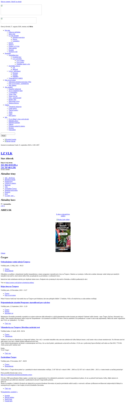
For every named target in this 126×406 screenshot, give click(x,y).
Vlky (6, 187)
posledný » (14, 392)
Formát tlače (8, 401)
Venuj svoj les (13, 96)
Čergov (7, 269)
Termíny (15, 75)
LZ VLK (6, 153)
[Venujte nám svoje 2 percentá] (18, 23)
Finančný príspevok (15, 89)
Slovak (13, 141)
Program (15, 73)
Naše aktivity (13, 48)
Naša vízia (12, 34)
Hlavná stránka (9, 397)
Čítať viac (8, 323)
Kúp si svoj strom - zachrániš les (19, 83)
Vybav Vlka (12, 94)
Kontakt (11, 50)
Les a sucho (20, 62)
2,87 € (3, 206)
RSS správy (12, 115)
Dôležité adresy (13, 121)
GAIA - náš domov (15, 71)
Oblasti (3, 253)
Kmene (11, 43)
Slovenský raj (9, 313)
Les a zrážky (20, 60)
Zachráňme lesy (14, 55)
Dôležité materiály (14, 122)
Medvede (8, 185)
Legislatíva (16, 41)
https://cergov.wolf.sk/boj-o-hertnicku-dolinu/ (20, 282)
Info (6, 117)
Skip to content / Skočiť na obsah (11, 1)
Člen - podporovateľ (15, 98)
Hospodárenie (9, 271)
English (13, 139)
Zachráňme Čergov (11, 188)
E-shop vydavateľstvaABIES (63, 215)
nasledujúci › (7, 392)
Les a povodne (17, 59)
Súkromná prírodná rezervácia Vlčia (20, 82)
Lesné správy (13, 108)
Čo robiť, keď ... (10, 196)
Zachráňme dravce (14, 66)
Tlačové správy (13, 110)
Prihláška (15, 76)
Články (7, 105)
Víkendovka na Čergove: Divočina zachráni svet (20, 327)
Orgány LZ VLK (14, 46)
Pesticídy (7, 192)
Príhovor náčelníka (14, 32)
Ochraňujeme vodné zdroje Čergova (15, 262)
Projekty (11, 128)
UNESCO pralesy (10, 183)
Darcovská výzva (14, 101)
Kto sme (7, 30)
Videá (10, 114)
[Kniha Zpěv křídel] (63, 219)
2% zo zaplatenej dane (16, 91)
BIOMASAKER (10, 180)
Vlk (14, 67)
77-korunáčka (13, 92)
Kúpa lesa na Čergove (10, 286)
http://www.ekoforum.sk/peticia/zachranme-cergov (16, 375)
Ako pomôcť (9, 87)
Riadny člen (12, 99)
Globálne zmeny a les (23, 64)
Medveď (15, 69)
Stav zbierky (12, 85)
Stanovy (11, 44)
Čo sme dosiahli (14, 35)
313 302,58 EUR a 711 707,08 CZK (9, 166)
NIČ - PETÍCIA (10, 178)
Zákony (11, 124)
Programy (8, 53)
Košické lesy (9, 181)
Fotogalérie (12, 130)
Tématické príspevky (15, 106)
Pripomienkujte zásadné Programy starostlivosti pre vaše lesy (25, 302)
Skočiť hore (8, 399)
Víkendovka (8, 336)
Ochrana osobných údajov (17, 126)
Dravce (15, 39)
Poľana (7, 311)
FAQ (6, 194)
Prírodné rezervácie (19, 37)
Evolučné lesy (17, 57)
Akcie (10, 112)
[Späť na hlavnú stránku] (21, 14)
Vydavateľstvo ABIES (16, 78)
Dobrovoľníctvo (14, 103)
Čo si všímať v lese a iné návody (19, 119)
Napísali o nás (13, 51)
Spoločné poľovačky (11, 190)
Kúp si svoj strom (10, 80)
